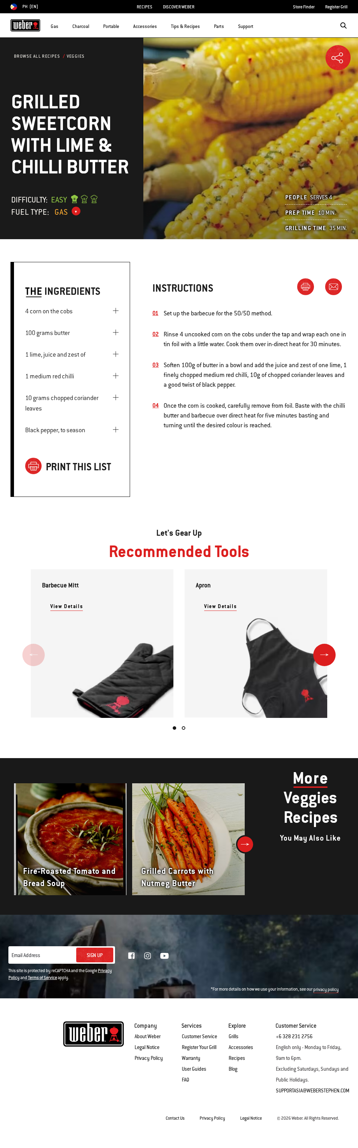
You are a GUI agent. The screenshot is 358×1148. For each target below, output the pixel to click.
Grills (233, 1036)
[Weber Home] (25, 25)
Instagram (147, 955)
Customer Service (199, 1036)
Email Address (26, 955)
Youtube (164, 956)
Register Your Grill (199, 1047)
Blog (233, 1069)
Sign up (95, 955)
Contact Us (175, 1118)
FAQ (185, 1080)
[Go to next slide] (324, 655)
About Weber (147, 1036)
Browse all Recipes (37, 56)
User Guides (194, 1069)
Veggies (76, 56)
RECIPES (144, 7)
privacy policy (326, 989)
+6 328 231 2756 (294, 1036)
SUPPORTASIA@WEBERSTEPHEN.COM (312, 1091)
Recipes (237, 1058)
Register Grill (336, 7)
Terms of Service (42, 978)
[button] (62, 25)
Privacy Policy (149, 1058)
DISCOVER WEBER (178, 7)
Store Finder (304, 7)
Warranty (191, 1058)
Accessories (241, 1047)
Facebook (131, 955)
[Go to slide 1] (174, 728)
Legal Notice (147, 1047)
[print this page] (308, 286)
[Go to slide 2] (183, 728)
